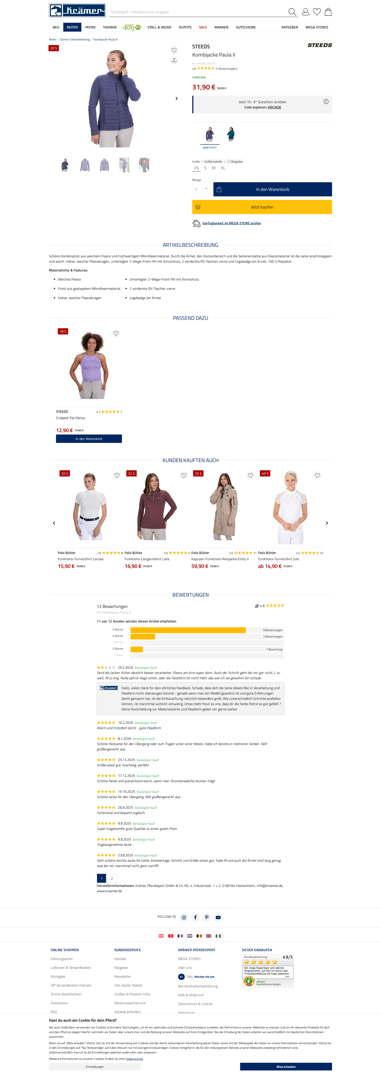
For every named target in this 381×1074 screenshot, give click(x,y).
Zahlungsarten (62, 958)
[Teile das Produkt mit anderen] (174, 60)
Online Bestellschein (66, 994)
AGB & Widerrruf (191, 995)
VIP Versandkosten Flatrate (71, 985)
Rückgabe (58, 976)
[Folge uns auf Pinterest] (206, 917)
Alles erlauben (286, 1066)
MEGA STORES (317, 27)
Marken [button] (221, 27)
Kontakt (120, 958)
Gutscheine (59, 1003)
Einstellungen (95, 1066)
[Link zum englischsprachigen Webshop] (209, 935)
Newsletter (122, 976)
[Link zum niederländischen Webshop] (190, 935)
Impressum (186, 1012)
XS (196, 168)
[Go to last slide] (54, 523)
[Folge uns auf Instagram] (183, 917)
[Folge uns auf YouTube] (218, 917)
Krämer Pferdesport (196, 950)
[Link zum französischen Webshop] (181, 935)
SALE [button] (203, 27)
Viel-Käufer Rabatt (128, 985)
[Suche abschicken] (293, 12)
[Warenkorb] (328, 11)
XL (223, 168)
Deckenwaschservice (130, 1003)
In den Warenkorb (89, 438)
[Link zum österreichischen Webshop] (162, 935)
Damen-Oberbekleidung (75, 39)
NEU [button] (56, 27)
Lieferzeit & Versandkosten (71, 967)
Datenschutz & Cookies (195, 1003)
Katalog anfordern (127, 1011)
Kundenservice (127, 950)
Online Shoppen (65, 950)
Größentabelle (213, 161)
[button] (132, 27)
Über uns (185, 967)
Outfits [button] (185, 27)
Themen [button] (110, 27)
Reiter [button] (72, 27)
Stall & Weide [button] (159, 27)
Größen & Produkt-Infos (132, 994)
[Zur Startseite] (77, 10)
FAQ (54, 1011)
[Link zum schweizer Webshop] (171, 935)
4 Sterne (117, 636)
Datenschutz (134, 1058)
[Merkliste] (317, 11)
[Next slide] (176, 98)
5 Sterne (117, 629)
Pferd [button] (90, 27)
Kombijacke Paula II (105, 39)
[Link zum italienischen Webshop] (219, 935)
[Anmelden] (306, 11)
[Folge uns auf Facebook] (195, 917)
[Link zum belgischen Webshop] (200, 935)
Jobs (197, 976)
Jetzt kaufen (262, 206)
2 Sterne (117, 649)
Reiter (53, 39)
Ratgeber (237, 161)
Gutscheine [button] (246, 27)
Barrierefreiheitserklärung (198, 986)
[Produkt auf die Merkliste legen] (174, 50)
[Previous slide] (52, 98)
